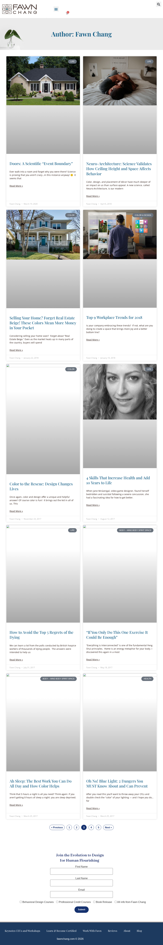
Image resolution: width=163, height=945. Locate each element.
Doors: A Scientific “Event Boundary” (41, 163)
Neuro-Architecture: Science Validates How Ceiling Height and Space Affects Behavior (119, 168)
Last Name (81, 878)
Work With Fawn (92, 930)
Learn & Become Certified (61, 930)
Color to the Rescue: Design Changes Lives (41, 486)
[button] (56, 9)
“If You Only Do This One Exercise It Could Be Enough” (117, 635)
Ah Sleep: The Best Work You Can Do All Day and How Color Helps (40, 783)
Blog (139, 930)
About (127, 930)
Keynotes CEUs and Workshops (22, 930)
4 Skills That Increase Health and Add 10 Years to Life (118, 480)
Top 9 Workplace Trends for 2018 (114, 317)
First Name (81, 866)
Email (81, 890)
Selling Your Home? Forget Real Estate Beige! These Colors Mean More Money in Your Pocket (43, 322)
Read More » (16, 185)
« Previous (57, 827)
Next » (108, 827)
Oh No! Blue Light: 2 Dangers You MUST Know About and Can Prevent (117, 783)
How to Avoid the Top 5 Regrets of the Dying (41, 635)
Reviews (112, 930)
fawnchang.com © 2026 (70, 939)
